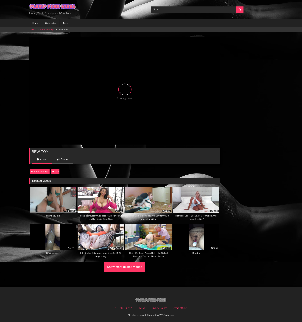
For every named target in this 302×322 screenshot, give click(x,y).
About (43, 159)
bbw (57, 171)
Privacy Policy (159, 308)
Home (35, 23)
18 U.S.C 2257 (123, 308)
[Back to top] (292, 313)
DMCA (141, 308)
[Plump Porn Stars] (52, 7)
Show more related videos (124, 266)
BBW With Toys (47, 29)
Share (64, 159)
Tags (65, 23)
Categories (50, 23)
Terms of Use (179, 308)
